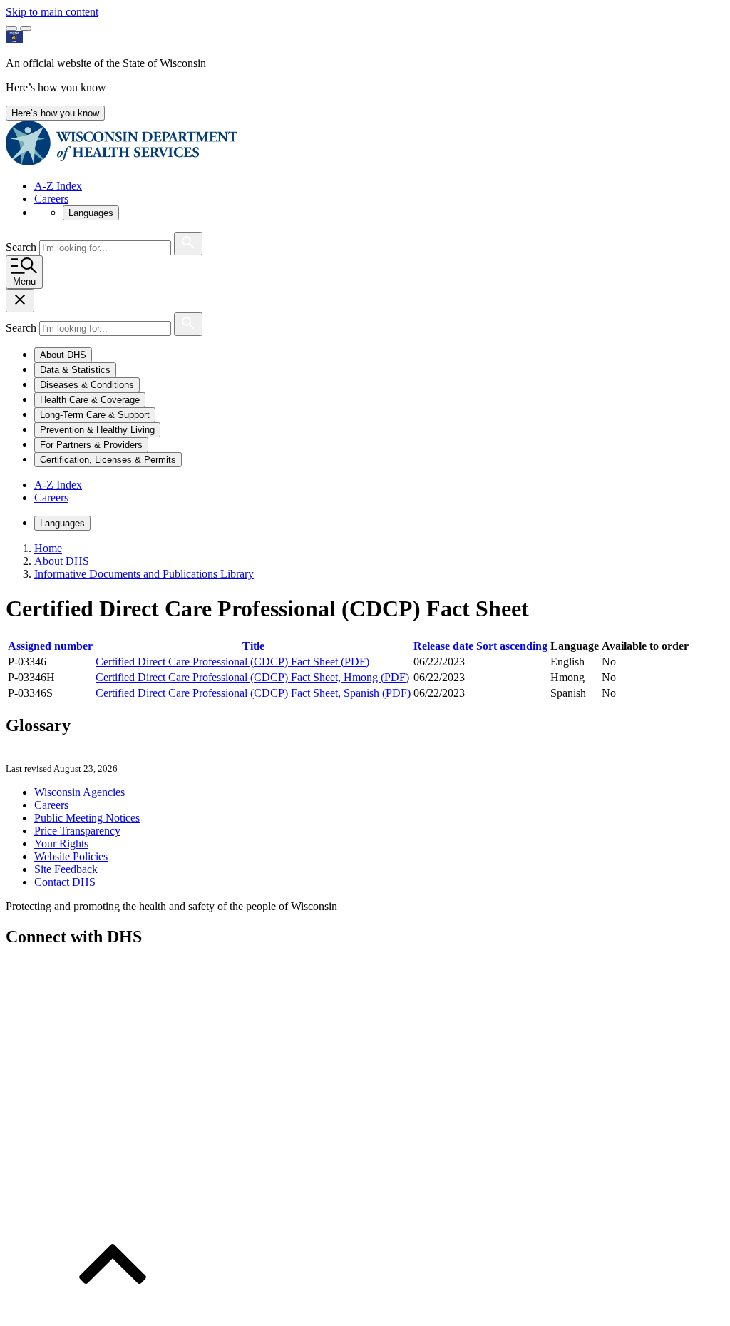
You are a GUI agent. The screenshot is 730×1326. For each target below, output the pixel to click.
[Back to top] (113, 1313)
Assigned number (50, 646)
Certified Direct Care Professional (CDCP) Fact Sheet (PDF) (232, 662)
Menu (24, 281)
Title (253, 646)
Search (22, 247)
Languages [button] (90, 213)
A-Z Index (58, 186)
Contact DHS (65, 882)
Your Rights (61, 843)
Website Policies (71, 856)
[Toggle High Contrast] (25, 28)
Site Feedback (66, 869)
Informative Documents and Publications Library (144, 574)
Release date (480, 646)
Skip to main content (52, 12)
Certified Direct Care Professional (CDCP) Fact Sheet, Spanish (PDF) (253, 693)
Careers (51, 199)
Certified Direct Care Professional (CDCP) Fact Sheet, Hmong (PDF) (252, 677)
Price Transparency (77, 831)
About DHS (61, 561)
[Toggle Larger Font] (11, 28)
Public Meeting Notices (87, 818)
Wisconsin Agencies (79, 792)
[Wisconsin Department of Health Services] (121, 161)
